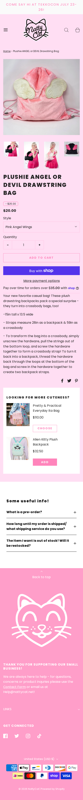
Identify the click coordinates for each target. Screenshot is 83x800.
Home (6, 51)
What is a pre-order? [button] (24, 512)
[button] (11, 149)
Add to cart (41, 258)
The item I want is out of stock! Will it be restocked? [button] (37, 543)
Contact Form (14, 687)
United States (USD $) (39, 759)
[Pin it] (76, 381)
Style (7, 218)
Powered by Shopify (53, 789)
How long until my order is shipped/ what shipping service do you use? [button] (36, 526)
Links (7, 709)
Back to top (41, 577)
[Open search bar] (66, 29)
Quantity (10, 237)
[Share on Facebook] (62, 381)
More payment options (41, 280)
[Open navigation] (5, 29)
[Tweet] (69, 381)
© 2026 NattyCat (29, 789)
